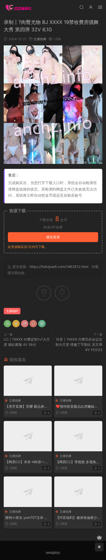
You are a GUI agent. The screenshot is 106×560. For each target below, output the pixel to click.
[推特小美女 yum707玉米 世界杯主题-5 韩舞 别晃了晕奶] (28, 491)
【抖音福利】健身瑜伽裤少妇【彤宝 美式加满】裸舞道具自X (78, 517)
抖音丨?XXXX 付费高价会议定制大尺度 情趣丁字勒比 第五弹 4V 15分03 (78, 344)
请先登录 (53, 237)
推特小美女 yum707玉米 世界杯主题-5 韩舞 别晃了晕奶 (27, 517)
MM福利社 (53, 553)
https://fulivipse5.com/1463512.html (59, 266)
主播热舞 (40, 39)
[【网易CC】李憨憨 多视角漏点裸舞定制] (78, 436)
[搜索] (81, 7)
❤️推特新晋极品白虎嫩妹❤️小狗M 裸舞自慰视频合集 (77, 406)
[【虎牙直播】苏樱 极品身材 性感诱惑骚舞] (28, 381)
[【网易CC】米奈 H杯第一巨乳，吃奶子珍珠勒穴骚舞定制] (28, 436)
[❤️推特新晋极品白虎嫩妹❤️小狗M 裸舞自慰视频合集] (78, 381)
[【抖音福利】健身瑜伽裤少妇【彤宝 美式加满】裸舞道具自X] (78, 491)
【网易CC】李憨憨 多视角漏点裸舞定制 (78, 462)
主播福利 (12, 311)
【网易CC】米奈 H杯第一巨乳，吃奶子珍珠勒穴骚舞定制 (27, 462)
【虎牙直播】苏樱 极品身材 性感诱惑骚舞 (26, 406)
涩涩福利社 (18, 7)
